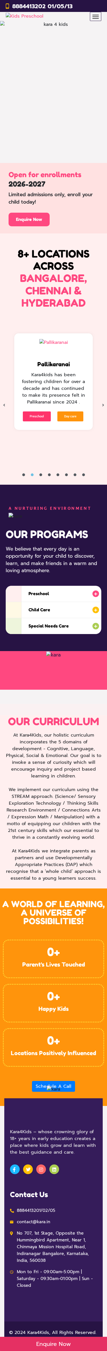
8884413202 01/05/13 (42, 6)
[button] (4, 405)
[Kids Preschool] (24, 16)
